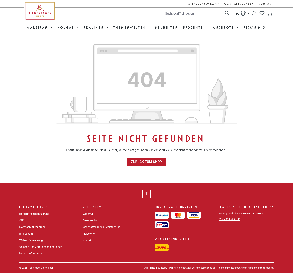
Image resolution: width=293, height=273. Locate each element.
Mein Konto (90, 220)
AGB (22, 220)
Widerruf (88, 213)
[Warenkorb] (270, 13)
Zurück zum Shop (146, 162)
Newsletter (89, 233)
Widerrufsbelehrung (31, 240)
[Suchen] (226, 13)
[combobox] (193, 13)
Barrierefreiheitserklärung (34, 213)
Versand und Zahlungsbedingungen (40, 247)
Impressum (26, 233)
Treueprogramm (206, 3)
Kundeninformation (31, 253)
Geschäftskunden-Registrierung (101, 227)
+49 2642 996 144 (229, 218)
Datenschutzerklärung (32, 227)
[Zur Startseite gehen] (40, 11)
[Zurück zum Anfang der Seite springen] (146, 194)
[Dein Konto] (254, 13)
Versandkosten (200, 267)
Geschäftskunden (240, 3)
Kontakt (266, 3)
